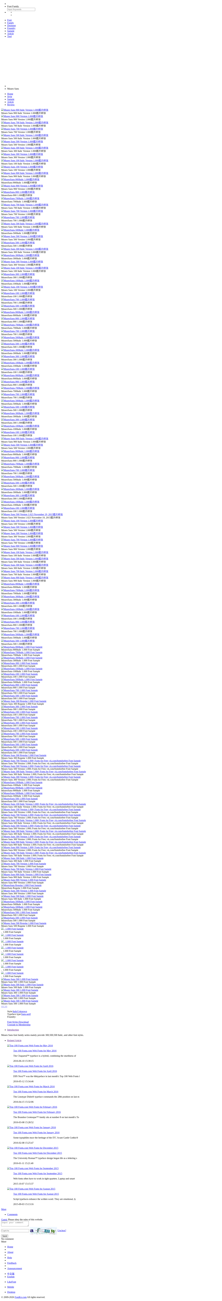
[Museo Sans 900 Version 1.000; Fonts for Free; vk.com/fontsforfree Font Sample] (41, 847)
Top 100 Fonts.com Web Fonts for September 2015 (37, 1173)
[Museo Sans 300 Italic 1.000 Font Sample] (22, 858)
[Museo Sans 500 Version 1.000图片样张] (22, 141)
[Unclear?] (43, 1230)
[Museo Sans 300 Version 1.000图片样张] (22, 154)
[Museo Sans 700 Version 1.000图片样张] (22, 129)
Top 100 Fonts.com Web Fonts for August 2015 (36, 1194)
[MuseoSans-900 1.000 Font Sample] (19, 685)
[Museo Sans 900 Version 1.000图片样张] (22, 116)
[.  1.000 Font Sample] (12, 929)
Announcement (14, 1268)
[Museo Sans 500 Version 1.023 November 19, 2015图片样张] (32, 514)
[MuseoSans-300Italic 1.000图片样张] (20, 255)
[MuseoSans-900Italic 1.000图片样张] (20, 179)
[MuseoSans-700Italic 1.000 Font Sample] (21, 652)
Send (4, 1236)
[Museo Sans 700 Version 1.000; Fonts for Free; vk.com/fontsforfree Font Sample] (41, 760)
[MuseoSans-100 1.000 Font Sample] (19, 674)
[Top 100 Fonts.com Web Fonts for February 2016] (32, 1107)
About (10, 1252)
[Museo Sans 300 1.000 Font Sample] (19, 990)
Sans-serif (26, 1014)
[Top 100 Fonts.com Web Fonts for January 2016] (31, 1127)
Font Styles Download (18, 1022)
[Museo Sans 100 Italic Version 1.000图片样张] (24, 160)
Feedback (11, 1263)
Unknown (22, 1011)
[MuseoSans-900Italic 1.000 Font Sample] (21, 647)
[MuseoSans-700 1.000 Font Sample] (19, 690)
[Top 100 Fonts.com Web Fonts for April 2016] (30, 1066)
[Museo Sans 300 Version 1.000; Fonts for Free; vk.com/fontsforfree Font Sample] (41, 777)
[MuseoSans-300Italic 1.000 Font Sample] (21, 658)
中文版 (10, 1273)
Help (9, 1257)
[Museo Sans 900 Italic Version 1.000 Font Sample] (26, 874)
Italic (15, 1011)
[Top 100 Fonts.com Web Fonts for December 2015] (32, 1148)
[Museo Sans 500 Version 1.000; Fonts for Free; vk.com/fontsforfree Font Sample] (41, 766)
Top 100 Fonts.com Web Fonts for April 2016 (35, 1071)
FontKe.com (21, 1297)
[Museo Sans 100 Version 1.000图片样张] (22, 167)
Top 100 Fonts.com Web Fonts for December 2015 (37, 1153)
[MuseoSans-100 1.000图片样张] (18, 293)
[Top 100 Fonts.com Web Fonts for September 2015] (33, 1168)
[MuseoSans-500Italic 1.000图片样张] (20, 230)
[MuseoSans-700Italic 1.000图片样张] (20, 198)
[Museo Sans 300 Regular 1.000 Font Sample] (23, 701)
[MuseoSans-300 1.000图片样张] (18, 274)
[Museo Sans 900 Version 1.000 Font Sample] (23, 880)
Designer (11, 25)
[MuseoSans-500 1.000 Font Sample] (19, 695)
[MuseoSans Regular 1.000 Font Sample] (21, 885)
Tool (9, 36)
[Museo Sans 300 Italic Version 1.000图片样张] (24, 148)
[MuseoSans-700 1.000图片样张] (18, 217)
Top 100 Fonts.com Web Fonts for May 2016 (34, 1050)
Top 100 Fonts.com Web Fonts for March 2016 (35, 1091)
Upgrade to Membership (19, 1024)
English (10, 1276)
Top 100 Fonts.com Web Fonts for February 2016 (37, 1112)
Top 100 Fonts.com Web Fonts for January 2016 (36, 1132)
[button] (3, 1006)
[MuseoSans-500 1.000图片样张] (18, 242)
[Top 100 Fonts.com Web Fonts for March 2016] (31, 1086)
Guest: (4, 1219)
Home (10, 94)
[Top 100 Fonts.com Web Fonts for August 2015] (31, 1189)
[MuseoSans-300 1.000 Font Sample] (19, 663)
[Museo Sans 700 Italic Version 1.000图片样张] (24, 122)
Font (9, 20)
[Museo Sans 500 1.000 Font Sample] (19, 979)
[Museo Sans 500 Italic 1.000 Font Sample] (22, 896)
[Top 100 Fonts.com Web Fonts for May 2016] (30, 1045)
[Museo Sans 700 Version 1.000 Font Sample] (23, 863)
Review (11, 104)
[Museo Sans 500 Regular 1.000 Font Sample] (23, 923)
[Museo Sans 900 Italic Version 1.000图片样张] (24, 110)
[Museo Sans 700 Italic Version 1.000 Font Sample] (26, 869)
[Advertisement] (111, 61)
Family (10, 23)
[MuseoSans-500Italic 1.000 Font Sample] (21, 679)
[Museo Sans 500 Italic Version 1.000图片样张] (24, 135)
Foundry (11, 28)
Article (10, 33)
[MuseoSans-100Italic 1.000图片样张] (20, 280)
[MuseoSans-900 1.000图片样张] (18, 192)
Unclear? (62, 1230)
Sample (10, 31)
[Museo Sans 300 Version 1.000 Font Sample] (23, 890)
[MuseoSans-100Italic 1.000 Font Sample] (21, 668)
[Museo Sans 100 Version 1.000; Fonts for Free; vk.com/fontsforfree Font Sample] (41, 809)
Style (9, 96)
